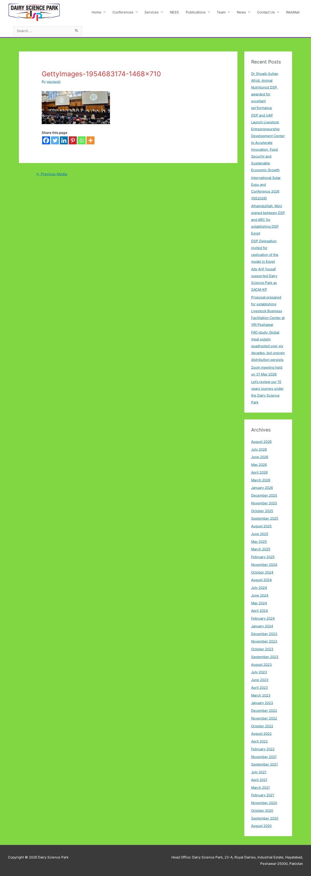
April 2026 (259, 472)
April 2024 (259, 610)
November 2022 (264, 718)
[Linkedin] (64, 140)
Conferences (122, 12)
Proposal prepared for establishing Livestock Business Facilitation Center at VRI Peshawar (268, 311)
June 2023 (259, 680)
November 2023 (264, 641)
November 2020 (264, 803)
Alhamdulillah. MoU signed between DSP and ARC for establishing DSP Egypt (268, 219)
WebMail (293, 12)
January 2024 (262, 626)
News (241, 12)
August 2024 (261, 580)
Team (221, 12)
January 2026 (262, 487)
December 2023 (264, 634)
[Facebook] (46, 140)
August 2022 (261, 733)
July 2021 (258, 772)
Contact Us (266, 12)
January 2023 (262, 703)
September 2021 (264, 764)
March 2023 (260, 695)
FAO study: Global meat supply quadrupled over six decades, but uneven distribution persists (268, 346)
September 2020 (264, 818)
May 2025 (259, 541)
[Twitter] (55, 140)
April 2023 (259, 687)
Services (152, 12)
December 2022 (264, 710)
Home (96, 12)
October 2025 (262, 511)
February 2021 (262, 795)
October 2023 (262, 649)
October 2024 (262, 572)
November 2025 (264, 503)
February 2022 (263, 749)
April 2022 (259, 741)
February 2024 (263, 618)
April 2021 (259, 780)
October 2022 (262, 726)
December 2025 (264, 495)
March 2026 (260, 480)
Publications (196, 12)
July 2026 (259, 449)
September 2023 (264, 657)
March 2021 (260, 787)
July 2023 (259, 672)
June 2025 (259, 534)
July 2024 (259, 587)
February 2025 (263, 557)
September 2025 (264, 518)
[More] (90, 140)
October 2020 (262, 810)
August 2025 (261, 526)
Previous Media (51, 174)
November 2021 (264, 757)
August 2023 (261, 664)
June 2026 (259, 457)
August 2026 (261, 441)
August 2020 (261, 826)
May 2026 (259, 464)
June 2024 (259, 595)
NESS (174, 12)
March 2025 (260, 549)
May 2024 (259, 603)
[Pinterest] (73, 140)
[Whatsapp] (82, 140)
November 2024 (264, 564)
